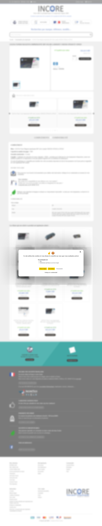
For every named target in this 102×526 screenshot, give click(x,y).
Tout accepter (43, 268)
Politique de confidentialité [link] (51, 272)
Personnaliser (59, 268)
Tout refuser (51, 268)
